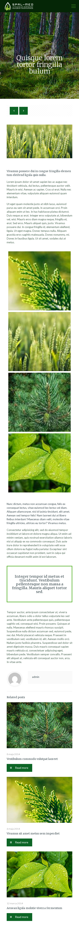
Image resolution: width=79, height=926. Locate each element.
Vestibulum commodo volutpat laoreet (32, 759)
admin (35, 676)
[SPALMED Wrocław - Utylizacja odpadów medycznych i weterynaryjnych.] (19, 6)
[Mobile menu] (73, 6)
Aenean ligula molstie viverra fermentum (34, 908)
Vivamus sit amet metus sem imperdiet (33, 833)
